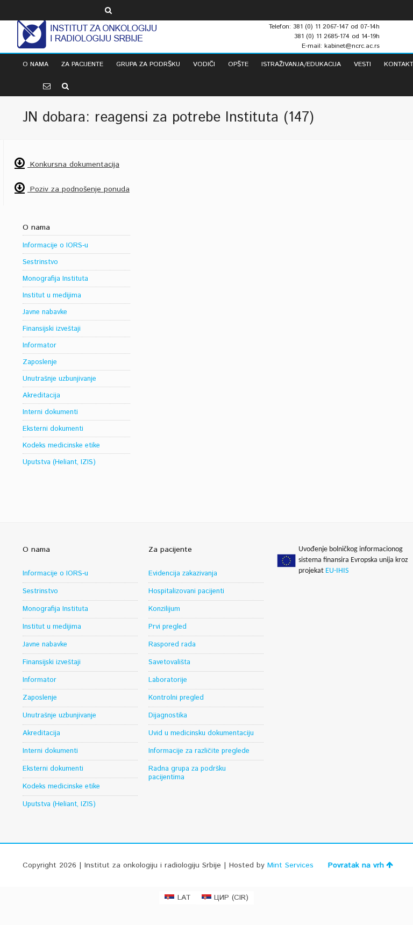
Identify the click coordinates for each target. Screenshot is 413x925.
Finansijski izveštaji (52, 329)
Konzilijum (164, 609)
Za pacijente (82, 64)
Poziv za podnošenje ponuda (78, 189)
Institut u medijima (52, 295)
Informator (39, 345)
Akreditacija (41, 395)
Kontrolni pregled (176, 698)
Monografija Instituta (55, 279)
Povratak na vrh (356, 865)
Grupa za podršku (148, 64)
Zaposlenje (40, 362)
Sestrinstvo (40, 262)
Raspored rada (172, 644)
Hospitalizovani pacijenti (186, 591)
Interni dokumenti (50, 412)
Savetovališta (169, 662)
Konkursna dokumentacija (73, 164)
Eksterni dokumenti (53, 429)
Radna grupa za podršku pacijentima (187, 773)
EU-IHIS (336, 571)
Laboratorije (167, 680)
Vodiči (204, 64)
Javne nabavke (45, 312)
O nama (35, 64)
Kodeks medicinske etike (61, 445)
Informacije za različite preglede (199, 751)
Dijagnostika (167, 715)
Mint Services (290, 865)
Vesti (362, 64)
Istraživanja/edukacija (301, 64)
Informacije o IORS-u (55, 245)
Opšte (238, 64)
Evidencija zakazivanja (182, 573)
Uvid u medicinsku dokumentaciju (201, 733)
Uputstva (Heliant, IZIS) (59, 462)
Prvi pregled (167, 627)
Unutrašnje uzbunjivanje (59, 379)
